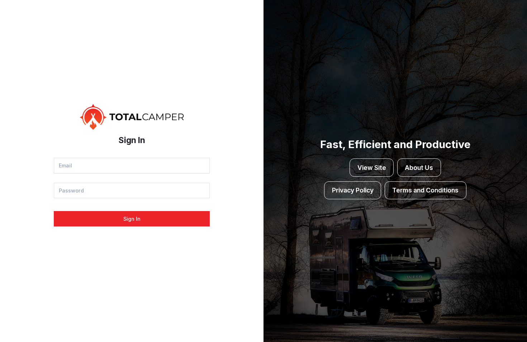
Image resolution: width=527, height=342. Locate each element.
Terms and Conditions (425, 190)
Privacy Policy (353, 190)
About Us (419, 167)
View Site (371, 167)
